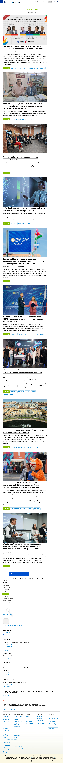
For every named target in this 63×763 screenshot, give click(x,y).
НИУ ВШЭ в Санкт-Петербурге (10, 709)
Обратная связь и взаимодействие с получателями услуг (18, 746)
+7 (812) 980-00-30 (7, 658)
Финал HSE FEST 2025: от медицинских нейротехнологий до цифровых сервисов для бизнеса (22, 372)
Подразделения (6, 725)
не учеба (27, 391)
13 (32, 578)
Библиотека (39, 716)
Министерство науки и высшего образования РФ (53, 720)
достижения (13, 223)
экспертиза (21, 281)
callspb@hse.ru (6, 660)
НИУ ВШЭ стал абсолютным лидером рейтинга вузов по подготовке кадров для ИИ (24, 209)
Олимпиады (16, 730)
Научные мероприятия (29, 717)
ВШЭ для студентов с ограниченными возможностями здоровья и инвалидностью (8, 742)
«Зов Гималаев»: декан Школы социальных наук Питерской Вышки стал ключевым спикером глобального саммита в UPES (23, 106)
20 (6, 581)
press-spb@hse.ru (7, 672)
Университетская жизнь (8, 600)
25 (11, 581)
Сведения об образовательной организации (7, 718)
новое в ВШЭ (14, 334)
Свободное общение (8, 598)
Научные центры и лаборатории (30, 720)
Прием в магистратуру (17, 734)
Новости (20, 709)
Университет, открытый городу (18, 508)
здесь (32, 757)
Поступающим (6, 587)
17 (42, 578)
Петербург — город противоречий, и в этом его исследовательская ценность (23, 430)
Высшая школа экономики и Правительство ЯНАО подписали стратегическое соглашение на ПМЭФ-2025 (23, 319)
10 (25, 578)
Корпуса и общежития (5, 734)
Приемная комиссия (8, 677)
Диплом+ (16, 737)
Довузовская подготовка (17, 727)
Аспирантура (17, 743)
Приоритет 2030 (7, 602)
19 (4, 581)
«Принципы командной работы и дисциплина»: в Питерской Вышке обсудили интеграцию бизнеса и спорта (24, 157)
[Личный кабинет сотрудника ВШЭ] (57, 1)
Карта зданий (6, 650)
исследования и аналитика (24, 447)
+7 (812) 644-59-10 (7, 646)
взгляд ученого (35, 447)
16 (39, 578)
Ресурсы (39, 714)
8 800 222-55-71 (7, 695)
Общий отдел (6, 639)
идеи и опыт (13, 68)
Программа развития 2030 (9, 605)
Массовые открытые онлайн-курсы (53, 727)
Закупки (4, 737)
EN (51, 1)
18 (44, 578)
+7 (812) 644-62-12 (7, 684)
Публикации (39, 718)
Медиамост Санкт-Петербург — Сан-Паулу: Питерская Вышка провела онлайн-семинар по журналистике (23, 48)
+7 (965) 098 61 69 (7, 674)
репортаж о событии (23, 68)
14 (34, 578)
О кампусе (6, 714)
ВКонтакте (7, 632)
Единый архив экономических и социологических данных (41, 723)
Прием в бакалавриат (19, 732)
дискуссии (20, 172)
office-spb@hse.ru (7, 648)
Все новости (6, 585)
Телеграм (7, 634)
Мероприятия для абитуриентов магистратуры (18, 723)
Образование (6, 589)
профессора (14, 119)
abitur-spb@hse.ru (7, 686)
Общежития (6, 688)
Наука (4, 591)
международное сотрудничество (37, 68)
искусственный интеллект (24, 223)
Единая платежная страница (7, 751)
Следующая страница (19, 574)
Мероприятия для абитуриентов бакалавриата (18, 718)
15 (37, 578)
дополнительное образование (31, 172)
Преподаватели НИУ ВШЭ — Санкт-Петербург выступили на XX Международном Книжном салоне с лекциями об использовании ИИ (24, 485)
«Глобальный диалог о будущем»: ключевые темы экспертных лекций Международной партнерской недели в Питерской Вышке (22, 546)
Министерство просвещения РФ (52, 724)
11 (27, 578)
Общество (5, 596)
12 (30, 578)
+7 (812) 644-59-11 (7, 644)
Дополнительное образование (18, 740)
